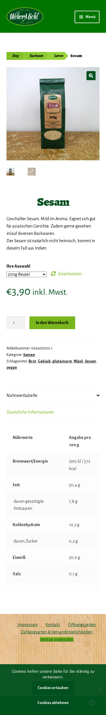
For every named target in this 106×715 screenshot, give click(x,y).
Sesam (90, 361)
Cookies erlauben (53, 688)
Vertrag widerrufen (56, 639)
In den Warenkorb (52, 322)
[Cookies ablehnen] (99, 689)
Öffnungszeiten (82, 624)
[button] (91, 75)
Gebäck (44, 361)
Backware (36, 56)
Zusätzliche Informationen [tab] (30, 412)
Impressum (28, 624)
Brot (32, 361)
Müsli (78, 361)
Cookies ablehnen (53, 703)
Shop (15, 56)
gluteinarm (62, 361)
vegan (12, 367)
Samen (58, 56)
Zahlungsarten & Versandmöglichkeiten (56, 632)
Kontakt (53, 624)
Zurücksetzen (70, 274)
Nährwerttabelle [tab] (22, 395)
